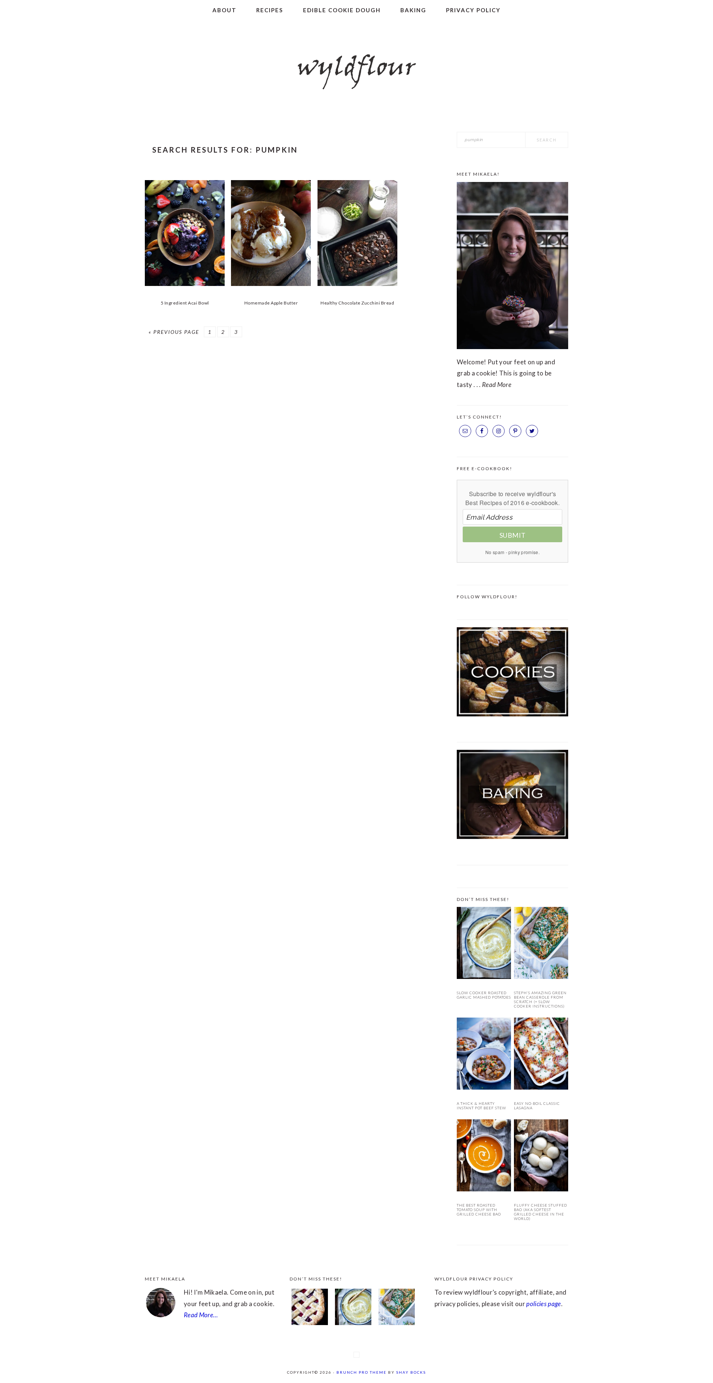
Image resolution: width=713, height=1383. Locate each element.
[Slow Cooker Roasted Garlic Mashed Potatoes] (484, 944)
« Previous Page (174, 332)
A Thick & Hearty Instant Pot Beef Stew (481, 1105)
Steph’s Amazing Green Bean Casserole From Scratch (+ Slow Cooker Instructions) (540, 999)
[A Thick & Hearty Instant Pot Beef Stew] (484, 1055)
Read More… (201, 1315)
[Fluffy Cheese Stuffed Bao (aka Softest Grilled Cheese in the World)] (541, 1157)
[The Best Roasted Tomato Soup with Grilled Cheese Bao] (484, 1157)
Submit (512, 535)
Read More (496, 384)
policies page (543, 1304)
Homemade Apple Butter (271, 303)
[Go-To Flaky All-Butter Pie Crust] (310, 1309)
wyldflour (356, 69)
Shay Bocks (411, 1372)
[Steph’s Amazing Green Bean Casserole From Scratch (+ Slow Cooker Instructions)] (541, 944)
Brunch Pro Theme (361, 1372)
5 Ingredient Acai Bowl (185, 303)
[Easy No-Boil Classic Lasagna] (541, 1055)
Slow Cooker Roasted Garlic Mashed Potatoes (484, 994)
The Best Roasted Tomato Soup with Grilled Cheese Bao (479, 1209)
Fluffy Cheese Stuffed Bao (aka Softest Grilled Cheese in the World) (540, 1212)
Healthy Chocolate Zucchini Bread (357, 303)
